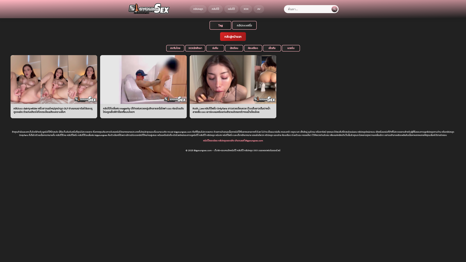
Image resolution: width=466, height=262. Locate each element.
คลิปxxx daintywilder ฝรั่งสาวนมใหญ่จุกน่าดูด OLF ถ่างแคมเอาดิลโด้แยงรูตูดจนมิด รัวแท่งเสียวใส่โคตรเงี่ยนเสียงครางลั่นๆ (52, 110)
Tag (220, 25)
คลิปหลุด (198, 9)
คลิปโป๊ (215, 9)
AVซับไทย (175, 48)
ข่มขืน (215, 48)
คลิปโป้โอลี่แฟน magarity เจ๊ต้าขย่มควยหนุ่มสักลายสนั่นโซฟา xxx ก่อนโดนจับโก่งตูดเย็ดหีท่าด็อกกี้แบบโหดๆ (143, 110)
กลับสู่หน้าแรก (233, 36)
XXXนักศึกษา (195, 48)
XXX (246, 9)
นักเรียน (234, 48)
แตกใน (290, 48)
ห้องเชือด (253, 48)
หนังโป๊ (231, 9)
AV (258, 9)
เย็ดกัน (271, 48)
